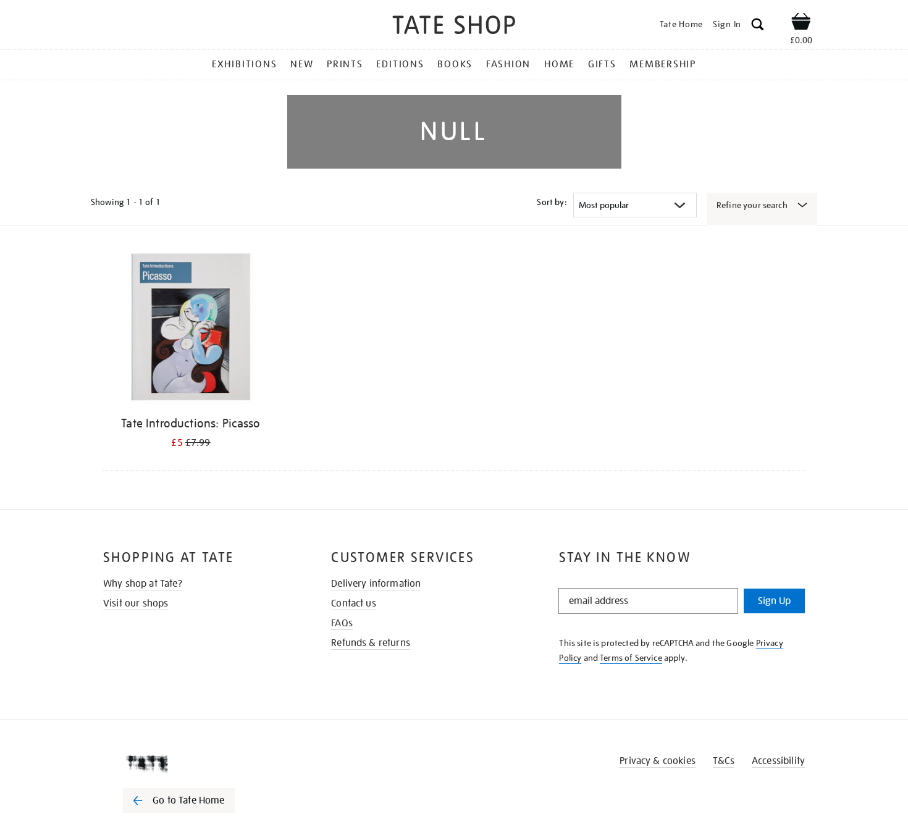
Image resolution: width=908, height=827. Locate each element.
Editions (400, 64)
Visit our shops (135, 603)
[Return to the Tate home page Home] (454, 26)
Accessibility (778, 761)
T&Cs (723, 761)
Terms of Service (631, 657)
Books (455, 64)
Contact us (353, 603)
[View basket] (801, 23)
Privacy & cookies (658, 761)
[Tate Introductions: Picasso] (190, 328)
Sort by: (551, 202)
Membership (662, 64)
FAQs (342, 623)
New (301, 64)
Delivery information (376, 583)
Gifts (602, 64)
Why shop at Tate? (142, 583)
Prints (345, 64)
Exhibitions (244, 64)
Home (559, 64)
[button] (757, 26)
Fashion (508, 64)
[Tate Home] (201, 763)
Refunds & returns (370, 643)
